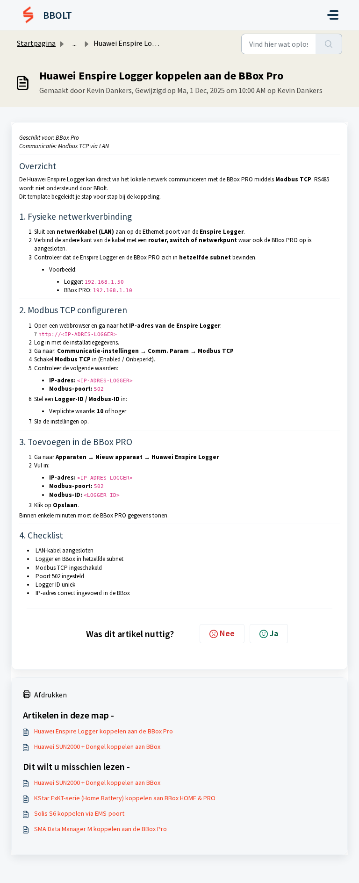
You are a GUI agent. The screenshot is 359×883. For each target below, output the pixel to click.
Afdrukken (50, 694)
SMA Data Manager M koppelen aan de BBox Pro (100, 829)
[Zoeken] (329, 44)
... (74, 43)
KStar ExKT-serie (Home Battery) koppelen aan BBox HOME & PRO (124, 798)
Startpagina (36, 43)
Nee (227, 633)
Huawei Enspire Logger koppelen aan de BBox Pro (103, 731)
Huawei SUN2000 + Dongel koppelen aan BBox (97, 746)
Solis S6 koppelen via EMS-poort (79, 813)
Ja (274, 633)
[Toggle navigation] (332, 15)
